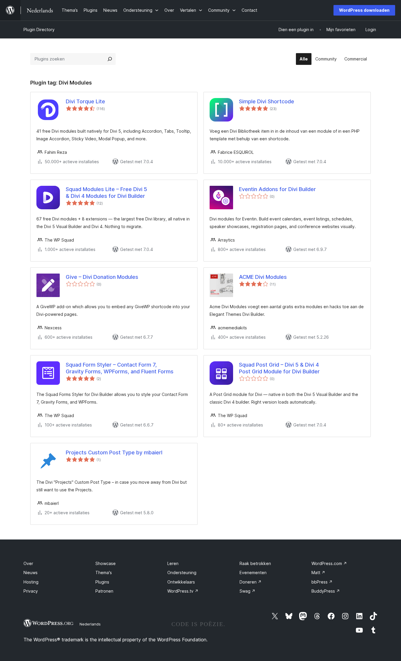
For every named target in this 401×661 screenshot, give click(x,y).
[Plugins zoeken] (110, 59)
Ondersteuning (181, 572)
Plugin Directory (39, 29)
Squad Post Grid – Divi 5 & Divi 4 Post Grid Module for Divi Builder (279, 368)
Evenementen (253, 572)
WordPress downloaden (364, 10)
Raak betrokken (255, 563)
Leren (172, 563)
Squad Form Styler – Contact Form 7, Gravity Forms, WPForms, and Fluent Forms (119, 368)
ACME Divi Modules (263, 277)
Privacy (30, 591)
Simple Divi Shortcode (266, 101)
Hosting (30, 581)
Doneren (251, 581)
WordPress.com (329, 563)
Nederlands (90, 624)
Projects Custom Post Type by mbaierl (114, 452)
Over (28, 563)
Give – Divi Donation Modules (102, 277)
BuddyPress (325, 591)
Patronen (104, 591)
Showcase (105, 563)
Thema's (103, 572)
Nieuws (30, 572)
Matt (318, 572)
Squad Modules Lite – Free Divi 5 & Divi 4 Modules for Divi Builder (106, 192)
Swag (247, 591)
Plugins (102, 581)
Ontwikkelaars (181, 581)
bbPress (322, 581)
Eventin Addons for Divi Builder (277, 189)
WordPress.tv (182, 591)
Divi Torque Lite (85, 101)
